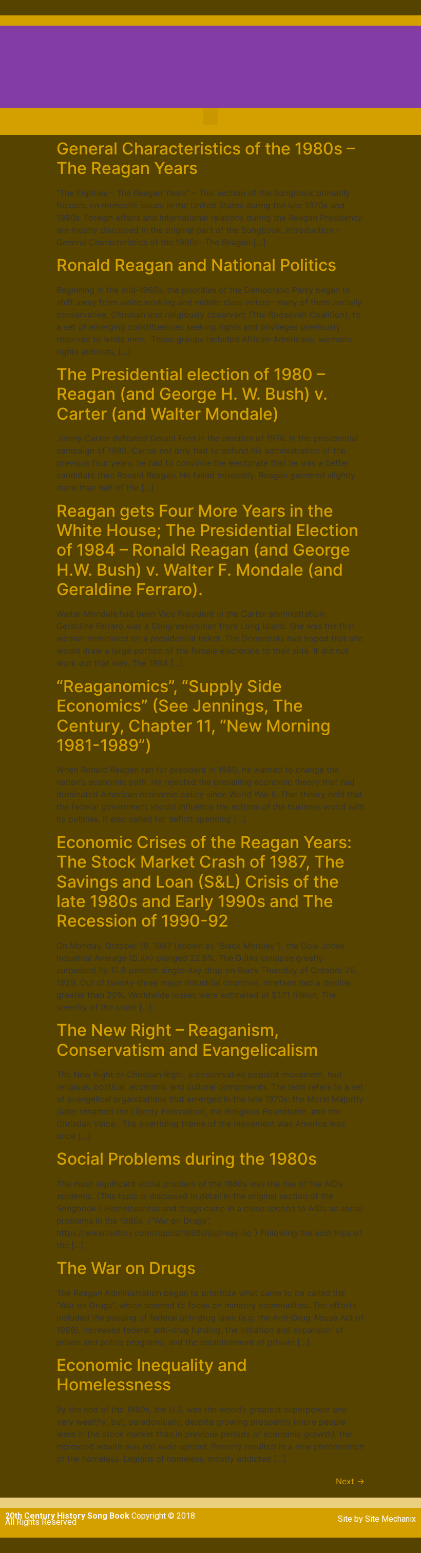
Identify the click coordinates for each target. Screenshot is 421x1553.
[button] (210, 116)
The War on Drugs (126, 1268)
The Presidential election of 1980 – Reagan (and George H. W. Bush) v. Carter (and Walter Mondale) (192, 394)
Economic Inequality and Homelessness (151, 1374)
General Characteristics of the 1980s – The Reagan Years (205, 158)
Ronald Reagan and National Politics (196, 265)
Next (350, 1481)
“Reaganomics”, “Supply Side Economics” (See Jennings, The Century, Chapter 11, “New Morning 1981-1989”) (193, 715)
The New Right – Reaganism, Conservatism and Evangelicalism (187, 1039)
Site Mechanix (390, 1519)
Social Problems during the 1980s (186, 1159)
